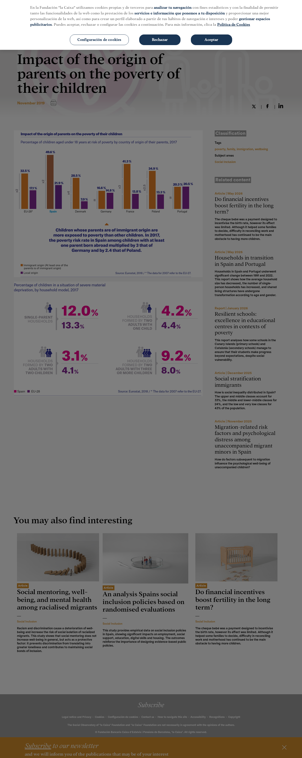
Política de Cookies (233, 24)
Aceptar (211, 40)
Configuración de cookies (99, 40)
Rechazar (160, 40)
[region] (151, 25)
